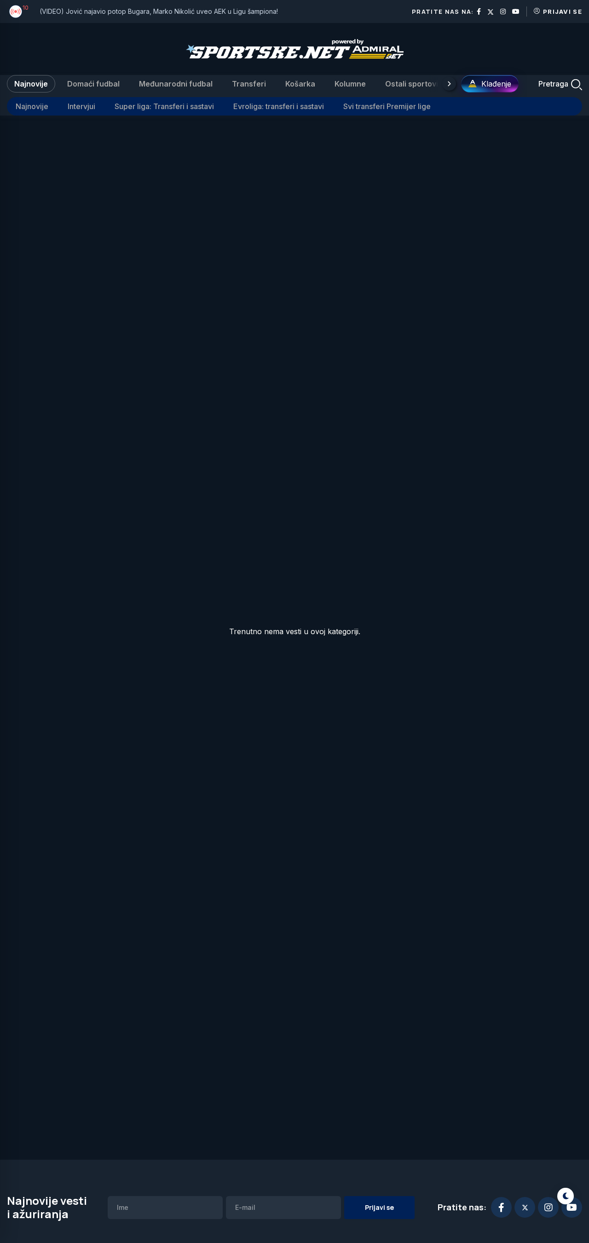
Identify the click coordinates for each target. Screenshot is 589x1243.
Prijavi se (562, 11)
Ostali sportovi (411, 83)
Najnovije (31, 83)
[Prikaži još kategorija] (449, 84)
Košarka (300, 83)
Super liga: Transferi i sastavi (164, 106)
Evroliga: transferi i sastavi (278, 106)
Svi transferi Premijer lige (387, 106)
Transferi (249, 83)
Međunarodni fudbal (176, 83)
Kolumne (350, 83)
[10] (15, 11)
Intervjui (81, 106)
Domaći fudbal (93, 83)
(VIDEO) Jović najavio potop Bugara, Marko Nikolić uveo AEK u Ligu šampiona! (159, 11)
